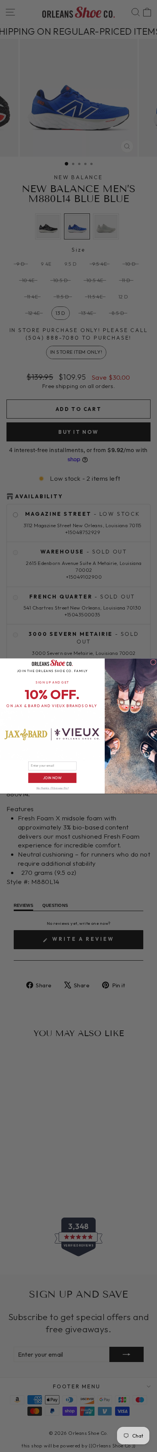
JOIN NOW (52, 778)
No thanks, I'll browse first (52, 788)
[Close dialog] (153, 661)
